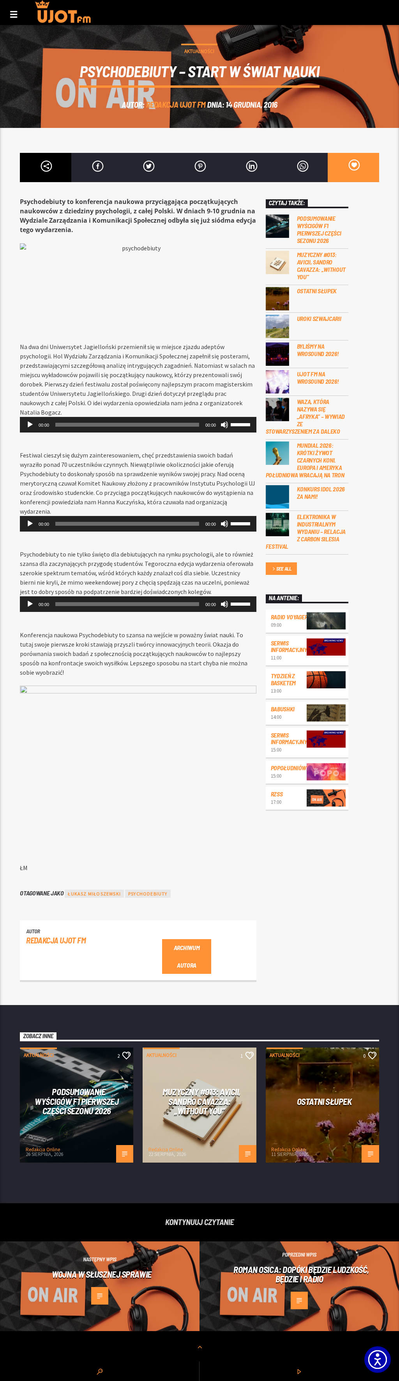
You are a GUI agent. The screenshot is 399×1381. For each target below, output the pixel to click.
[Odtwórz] (30, 425)
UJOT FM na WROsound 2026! (318, 377)
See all (283, 569)
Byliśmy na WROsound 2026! (318, 349)
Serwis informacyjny (289, 646)
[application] (138, 425)
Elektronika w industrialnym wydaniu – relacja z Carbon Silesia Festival (306, 531)
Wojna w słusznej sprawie (101, 1274)
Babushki (283, 709)
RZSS (277, 794)
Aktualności (199, 51)
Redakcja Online (43, 1149)
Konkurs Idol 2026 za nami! (321, 492)
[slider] (241, 424)
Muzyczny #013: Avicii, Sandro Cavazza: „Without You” (321, 266)
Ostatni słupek (317, 290)
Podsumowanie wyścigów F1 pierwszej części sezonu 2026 (319, 230)
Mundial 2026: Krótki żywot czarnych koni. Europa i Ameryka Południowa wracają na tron (305, 460)
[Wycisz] (224, 425)
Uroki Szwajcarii (319, 318)
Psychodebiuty (148, 894)
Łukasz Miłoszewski (94, 894)
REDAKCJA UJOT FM (176, 104)
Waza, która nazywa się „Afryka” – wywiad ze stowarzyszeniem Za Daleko (305, 416)
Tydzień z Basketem (283, 679)
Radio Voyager (289, 616)
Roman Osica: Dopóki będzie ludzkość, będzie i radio (301, 1274)
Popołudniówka (292, 767)
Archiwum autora (187, 956)
